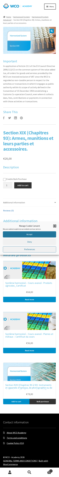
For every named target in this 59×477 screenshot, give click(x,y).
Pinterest (21, 118)
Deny (29, 242)
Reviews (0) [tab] (8, 210)
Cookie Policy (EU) (15, 443)
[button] (54, 226)
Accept (29, 234)
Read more (29, 299)
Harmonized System (21, 17)
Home (8, 17)
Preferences (29, 249)
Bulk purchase (43, 401)
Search (29, 472)
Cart (45, 470)
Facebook (3, 118)
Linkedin (15, 118)
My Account (10, 472)
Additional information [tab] (14, 202)
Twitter (9, 118)
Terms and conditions (17, 437)
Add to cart (22, 185)
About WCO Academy (16, 432)
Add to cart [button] (16, 401)
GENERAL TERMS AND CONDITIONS (20, 460)
